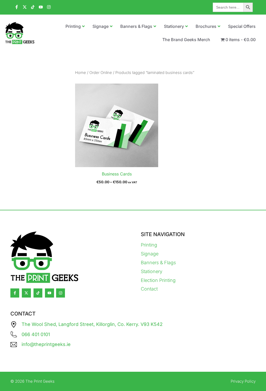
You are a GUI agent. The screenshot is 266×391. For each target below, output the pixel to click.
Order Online (100, 72)
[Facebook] (14, 292)
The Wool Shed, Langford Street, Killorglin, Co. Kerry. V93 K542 (92, 324)
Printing (149, 245)
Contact (149, 289)
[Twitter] (26, 292)
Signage (149, 253)
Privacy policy (243, 381)
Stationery (151, 271)
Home (80, 72)
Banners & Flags (158, 262)
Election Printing (158, 280)
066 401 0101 (36, 334)
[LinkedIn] (38, 292)
